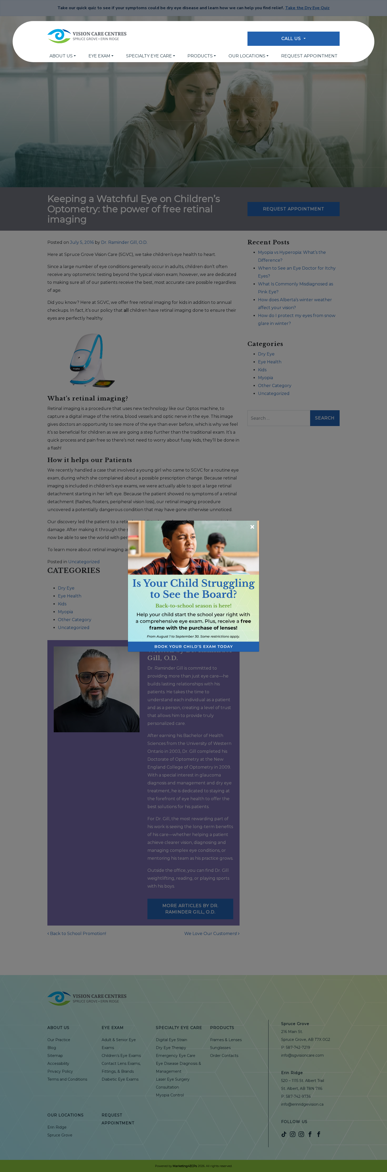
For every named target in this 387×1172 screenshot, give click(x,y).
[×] (193, 585)
